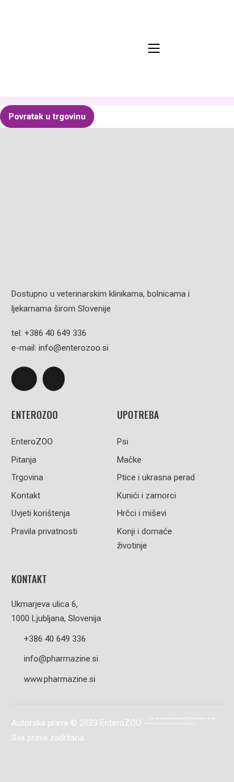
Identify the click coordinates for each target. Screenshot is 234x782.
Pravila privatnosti (44, 531)
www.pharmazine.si (59, 679)
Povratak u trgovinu (47, 116)
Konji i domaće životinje (144, 538)
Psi (122, 441)
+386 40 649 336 (55, 639)
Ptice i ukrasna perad (156, 477)
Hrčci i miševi (141, 513)
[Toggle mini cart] (217, 48)
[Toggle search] (188, 48)
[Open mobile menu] (154, 48)
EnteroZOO (32, 441)
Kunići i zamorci (146, 495)
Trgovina (27, 477)
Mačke (129, 460)
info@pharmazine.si (61, 659)
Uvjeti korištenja (40, 513)
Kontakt (25, 495)
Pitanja (23, 460)
